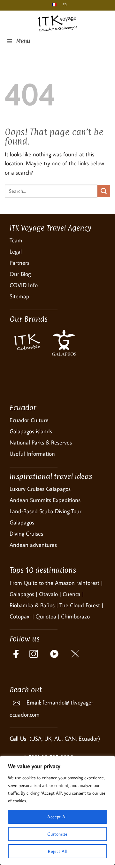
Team (16, 240)
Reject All (57, 851)
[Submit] (103, 191)
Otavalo (48, 594)
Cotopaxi (20, 616)
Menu (23, 40)
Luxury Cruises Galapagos (40, 488)
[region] (57, 810)
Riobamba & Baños (32, 605)
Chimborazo (75, 616)
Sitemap (19, 296)
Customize (57, 834)
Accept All (57, 817)
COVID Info (24, 285)
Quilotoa (45, 616)
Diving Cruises (26, 533)
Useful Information (32, 453)
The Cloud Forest (79, 605)
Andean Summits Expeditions (45, 500)
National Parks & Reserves (41, 442)
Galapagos (22, 594)
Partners (19, 262)
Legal (16, 251)
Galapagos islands (31, 431)
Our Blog (20, 274)
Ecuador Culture (29, 420)
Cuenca (71, 594)
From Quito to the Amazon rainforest (54, 582)
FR (63, 4)
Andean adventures (33, 544)
